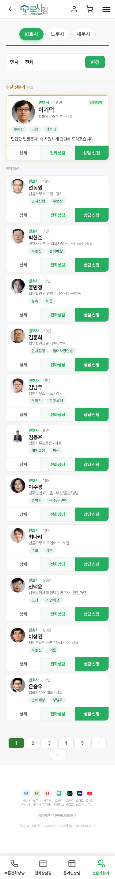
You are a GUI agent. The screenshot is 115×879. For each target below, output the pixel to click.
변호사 (31, 33)
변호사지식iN (26, 802)
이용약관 (44, 816)
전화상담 (58, 152)
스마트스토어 (79, 802)
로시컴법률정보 (59, 802)
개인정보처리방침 (65, 816)
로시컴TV (89, 802)
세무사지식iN (47, 802)
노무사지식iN (37, 802)
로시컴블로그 (70, 802)
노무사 (57, 33)
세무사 (83, 33)
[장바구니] (89, 9)
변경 (95, 62)
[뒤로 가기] (10, 9)
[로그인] (74, 9)
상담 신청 (91, 152)
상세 (23, 152)
